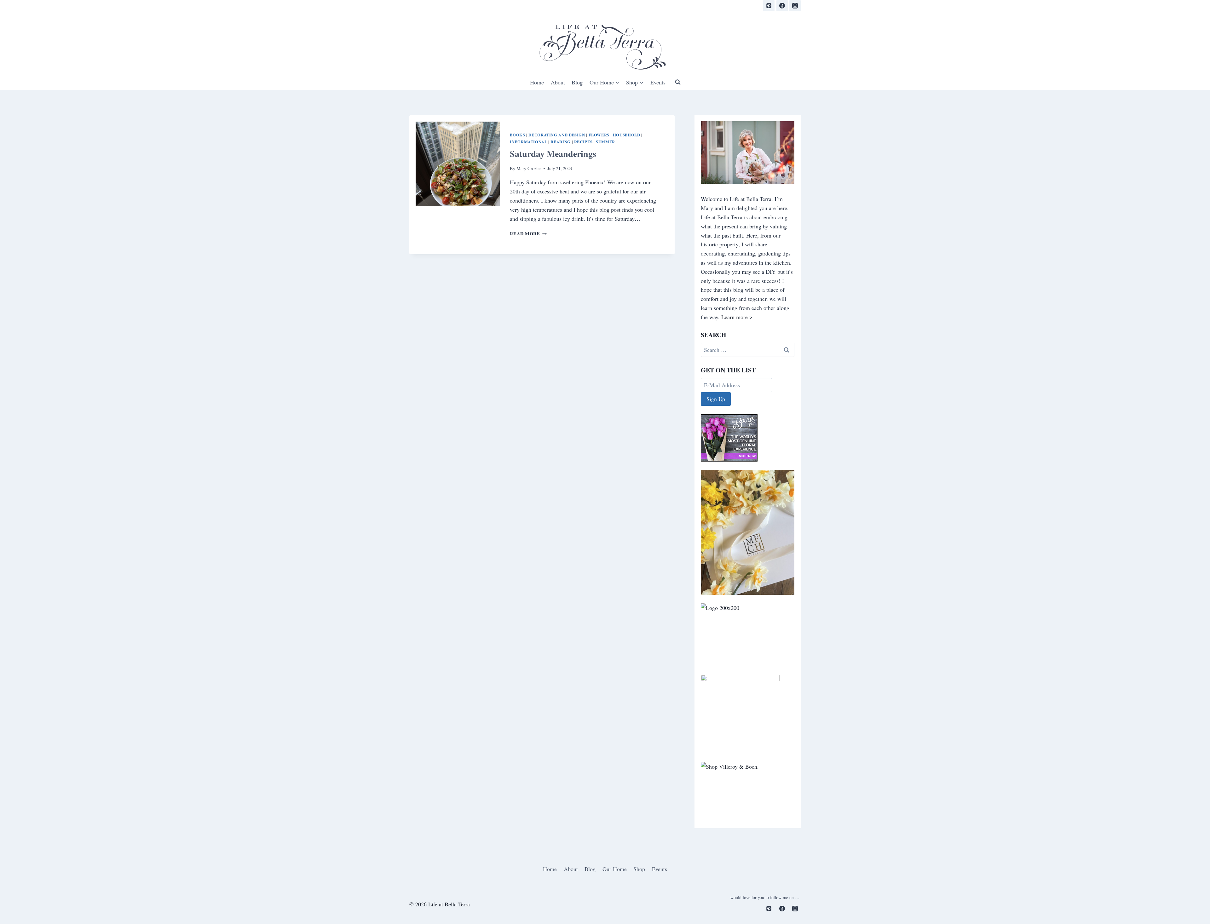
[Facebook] (782, 5)
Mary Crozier (528, 168)
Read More (528, 233)
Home (537, 82)
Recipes (583, 142)
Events (658, 82)
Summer (605, 142)
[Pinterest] (769, 5)
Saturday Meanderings (553, 153)
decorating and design (556, 135)
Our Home (614, 869)
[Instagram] (795, 5)
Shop (639, 869)
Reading (560, 142)
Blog (577, 82)
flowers (599, 135)
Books (517, 135)
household (626, 135)
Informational (528, 142)
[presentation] (458, 164)
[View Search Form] (677, 82)
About (558, 82)
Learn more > (736, 317)
